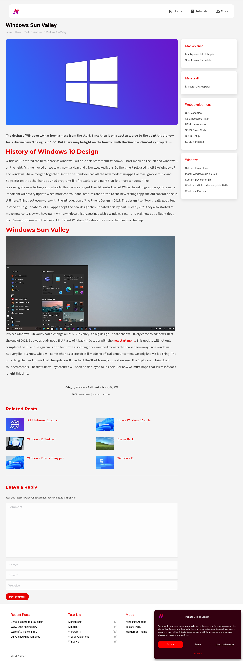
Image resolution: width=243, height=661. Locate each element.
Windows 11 (125, 458)
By (93, 387)
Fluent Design (85, 394)
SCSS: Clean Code (195, 130)
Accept (170, 644)
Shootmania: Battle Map (198, 60)
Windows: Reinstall (196, 191)
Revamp (96, 394)
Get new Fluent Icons (197, 168)
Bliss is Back (125, 439)
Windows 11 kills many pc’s (45, 458)
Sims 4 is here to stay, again (27, 621)
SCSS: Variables (194, 141)
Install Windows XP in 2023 (201, 174)
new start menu (124, 340)
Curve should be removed (25, 636)
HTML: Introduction (196, 124)
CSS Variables (193, 113)
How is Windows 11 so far (134, 420)
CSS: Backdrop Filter (197, 118)
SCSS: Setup (192, 136)
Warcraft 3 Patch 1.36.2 (24, 631)
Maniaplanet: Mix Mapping (200, 54)
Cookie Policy (196, 653)
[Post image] (15, 424)
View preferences (225, 644)
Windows (80, 387)
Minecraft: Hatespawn (197, 86)
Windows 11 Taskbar (41, 439)
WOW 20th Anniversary (24, 626)
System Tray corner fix (198, 179)
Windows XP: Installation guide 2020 (206, 185)
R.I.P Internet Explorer (43, 420)
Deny (198, 644)
